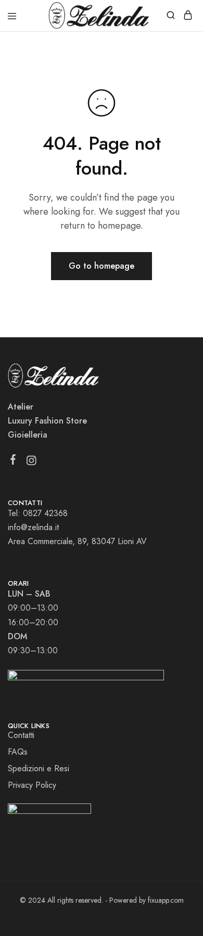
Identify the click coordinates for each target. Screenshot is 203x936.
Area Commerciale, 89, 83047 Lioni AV (77, 541)
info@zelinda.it (33, 527)
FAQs (18, 752)
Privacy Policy (32, 785)
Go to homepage (101, 266)
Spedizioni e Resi (38, 768)
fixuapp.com (166, 900)
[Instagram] (31, 462)
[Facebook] (13, 461)
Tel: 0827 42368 (38, 513)
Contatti (21, 735)
